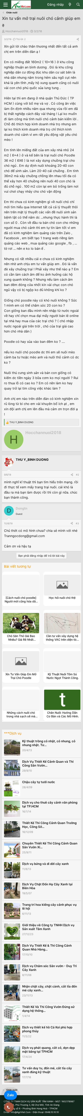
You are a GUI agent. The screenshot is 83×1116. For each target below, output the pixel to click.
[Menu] (5, 5)
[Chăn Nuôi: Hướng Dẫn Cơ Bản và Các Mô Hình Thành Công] (62, 700)
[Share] (77, 39)
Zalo (10, 1095)
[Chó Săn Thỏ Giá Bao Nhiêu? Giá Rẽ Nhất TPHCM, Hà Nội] (21, 623)
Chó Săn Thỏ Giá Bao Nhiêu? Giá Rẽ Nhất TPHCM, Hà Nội (21, 639)
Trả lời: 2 (21, 39)
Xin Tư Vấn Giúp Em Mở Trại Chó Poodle (20, 676)
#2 (77, 474)
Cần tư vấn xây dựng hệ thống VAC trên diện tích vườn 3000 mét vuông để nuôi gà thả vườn (62, 641)
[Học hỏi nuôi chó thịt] (62, 585)
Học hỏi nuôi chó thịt (62, 597)
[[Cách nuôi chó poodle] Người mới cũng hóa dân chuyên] (21, 585)
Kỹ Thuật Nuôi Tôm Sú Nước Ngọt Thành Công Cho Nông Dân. (62, 677)
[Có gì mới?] (70, 4)
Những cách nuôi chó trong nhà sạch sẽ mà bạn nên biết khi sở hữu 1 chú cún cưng (21, 718)
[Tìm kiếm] (78, 4)
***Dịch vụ (12, 733)
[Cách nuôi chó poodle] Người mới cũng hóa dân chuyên (21, 601)
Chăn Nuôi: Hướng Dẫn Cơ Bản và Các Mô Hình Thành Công (62, 716)
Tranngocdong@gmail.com (24, 536)
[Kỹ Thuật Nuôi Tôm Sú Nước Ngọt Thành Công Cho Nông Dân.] (62, 661)
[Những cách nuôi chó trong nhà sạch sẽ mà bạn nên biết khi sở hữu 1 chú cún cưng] (21, 700)
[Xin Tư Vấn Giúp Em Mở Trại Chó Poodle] (21, 661)
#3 (77, 523)
